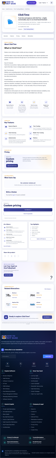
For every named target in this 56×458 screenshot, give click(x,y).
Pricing (17, 36)
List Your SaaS (31, 2)
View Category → (48, 289)
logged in (14, 195)
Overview (6, 36)
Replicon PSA (15, 302)
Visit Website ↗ (28, 209)
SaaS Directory (9, 9)
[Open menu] (51, 2)
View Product (14, 297)
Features (12, 36)
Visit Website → (47, 317)
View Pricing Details (28, 213)
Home (3, 9)
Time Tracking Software (19, 9)
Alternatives (30, 36)
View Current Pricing (12, 165)
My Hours (14, 292)
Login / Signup (42, 2)
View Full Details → (7, 246)
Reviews (23, 36)
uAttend (38, 302)
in (11, 256)
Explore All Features (41, 238)
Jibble (37, 292)
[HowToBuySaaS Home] (9, 3)
